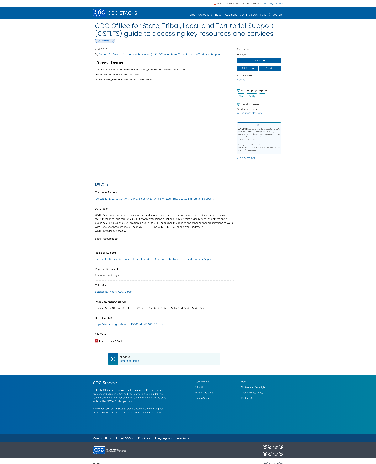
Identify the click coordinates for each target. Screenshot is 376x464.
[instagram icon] (275, 446)
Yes (241, 96)
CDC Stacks (104, 383)
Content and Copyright (253, 387)
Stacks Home (201, 381)
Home (191, 14)
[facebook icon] (265, 446)
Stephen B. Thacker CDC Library (113, 291)
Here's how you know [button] (271, 3)
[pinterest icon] (270, 453)
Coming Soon (249, 14)
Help (263, 14)
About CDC (123, 438)
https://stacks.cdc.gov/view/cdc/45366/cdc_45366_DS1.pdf (129, 324)
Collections (205, 14)
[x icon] (270, 446)
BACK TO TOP (248, 158)
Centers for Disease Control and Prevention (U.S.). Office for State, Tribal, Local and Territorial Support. (160, 54)
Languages (162, 438)
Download (259, 60)
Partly (252, 96)
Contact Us (247, 398)
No (262, 96)
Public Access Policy (252, 392)
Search (277, 14)
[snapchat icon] (275, 453)
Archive (182, 438)
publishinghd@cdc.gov (249, 113)
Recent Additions (226, 14)
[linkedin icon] (280, 446)
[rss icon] (280, 453)
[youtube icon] (265, 453)
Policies (143, 438)
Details (241, 79)
